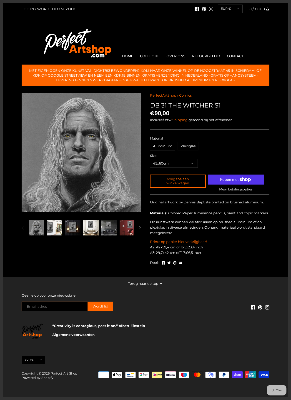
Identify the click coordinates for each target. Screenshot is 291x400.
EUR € (226, 8)
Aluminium (162, 146)
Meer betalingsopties (236, 189)
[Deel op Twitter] (169, 262)
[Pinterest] (204, 9)
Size (153, 156)
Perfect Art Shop (64, 373)
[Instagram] (211, 9)
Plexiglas (188, 146)
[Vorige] (23, 228)
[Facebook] (197, 9)
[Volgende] (140, 228)
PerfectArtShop (163, 95)
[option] (36, 228)
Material (156, 138)
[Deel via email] (180, 262)
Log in (28, 9)
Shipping (180, 120)
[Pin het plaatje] (174, 262)
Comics (185, 95)
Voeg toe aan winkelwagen (177, 181)
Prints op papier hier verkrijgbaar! (178, 242)
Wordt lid (47, 9)
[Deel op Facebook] (163, 262)
